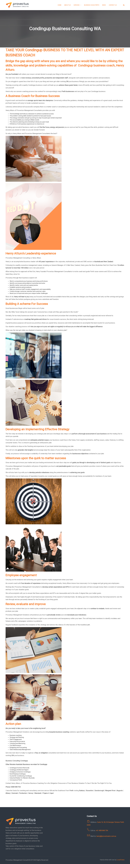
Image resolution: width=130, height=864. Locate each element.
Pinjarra (45, 793)
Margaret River (110, 791)
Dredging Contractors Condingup (20, 772)
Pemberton (23, 793)
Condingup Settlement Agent (19, 770)
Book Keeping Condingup (18, 774)
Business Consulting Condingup (17, 761)
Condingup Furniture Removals (19, 768)
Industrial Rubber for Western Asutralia (22, 778)
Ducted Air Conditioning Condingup (21, 776)
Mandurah (37, 793)
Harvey (30, 793)
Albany (8, 793)
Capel (52, 793)
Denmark (15, 793)
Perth (71, 791)
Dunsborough (99, 791)
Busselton (89, 791)
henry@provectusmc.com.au (106, 836)
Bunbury (82, 791)
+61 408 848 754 (102, 830)
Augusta (119, 791)
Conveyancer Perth (16, 780)
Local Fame (120, 860)
